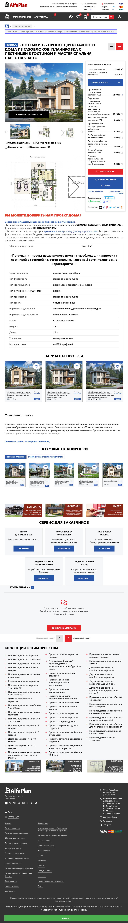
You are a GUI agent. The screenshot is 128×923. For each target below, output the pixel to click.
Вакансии (42, 876)
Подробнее (18, 382)
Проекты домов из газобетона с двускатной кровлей (105, 719)
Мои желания (10, 891)
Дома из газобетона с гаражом (20, 700)
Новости (41, 866)
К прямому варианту (27, 114)
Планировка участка (13, 863)
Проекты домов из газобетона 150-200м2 (24, 706)
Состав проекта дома (48, 142)
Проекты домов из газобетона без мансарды (105, 705)
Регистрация (13, 817)
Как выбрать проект (13, 848)
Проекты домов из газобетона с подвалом (105, 698)
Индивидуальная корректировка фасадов (18, 874)
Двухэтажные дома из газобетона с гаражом (101, 675)
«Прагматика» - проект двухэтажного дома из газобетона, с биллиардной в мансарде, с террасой (12, 482)
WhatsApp (96, 201)
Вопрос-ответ (16, 147)
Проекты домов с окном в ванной (63, 708)
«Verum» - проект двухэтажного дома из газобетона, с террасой (111, 481)
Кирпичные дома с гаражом (23, 681)
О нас (40, 856)
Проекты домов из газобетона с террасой (65, 733)
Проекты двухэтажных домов (24, 663)
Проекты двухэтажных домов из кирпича (24, 675)
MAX (107, 201)
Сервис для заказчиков (64, 522)
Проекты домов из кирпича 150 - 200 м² (23, 686)
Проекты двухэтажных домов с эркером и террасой (65, 747)
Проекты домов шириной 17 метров (23, 727)
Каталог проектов (22, 17)
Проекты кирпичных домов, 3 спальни (105, 662)
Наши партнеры (44, 840)
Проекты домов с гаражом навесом (63, 655)
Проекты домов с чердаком (64, 702)
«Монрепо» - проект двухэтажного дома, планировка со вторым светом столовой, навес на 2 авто (62, 482)
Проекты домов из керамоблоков (59, 690)
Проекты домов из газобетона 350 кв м (65, 753)
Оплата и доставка (19, 142)
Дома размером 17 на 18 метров (22, 740)
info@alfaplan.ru (109, 4)
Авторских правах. (64, 901)
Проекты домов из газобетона (24, 659)
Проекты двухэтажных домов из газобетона (24, 693)
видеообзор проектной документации (52, 221)
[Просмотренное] (71, 17)
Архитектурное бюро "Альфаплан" (14, 797)
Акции (40, 886)
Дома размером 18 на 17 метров (22, 747)
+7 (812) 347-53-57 (90, 4)
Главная (8, 823)
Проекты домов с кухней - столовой (63, 674)
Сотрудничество (45, 871)
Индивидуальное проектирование (19, 868)
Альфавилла (41, 17)
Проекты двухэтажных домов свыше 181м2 (105, 732)
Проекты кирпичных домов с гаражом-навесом (105, 655)
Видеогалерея (44, 850)
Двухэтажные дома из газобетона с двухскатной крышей (103, 691)
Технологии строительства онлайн (52, 835)
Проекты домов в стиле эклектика (102, 739)
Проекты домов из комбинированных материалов (59, 682)
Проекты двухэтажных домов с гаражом (25, 713)
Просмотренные (12, 886)
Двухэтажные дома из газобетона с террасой (101, 669)
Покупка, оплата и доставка (16, 833)
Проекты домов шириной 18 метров (23, 733)
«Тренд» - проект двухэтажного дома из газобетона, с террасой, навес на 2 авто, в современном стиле (86, 482)
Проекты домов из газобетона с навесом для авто (105, 712)
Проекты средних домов (62, 721)
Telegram (109, 198)
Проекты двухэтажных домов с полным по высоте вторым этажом (25, 755)
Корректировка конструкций (17, 858)
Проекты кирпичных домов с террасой (64, 727)
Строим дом (43, 823)
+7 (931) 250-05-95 (111, 803)
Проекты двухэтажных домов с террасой (65, 740)
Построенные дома (46, 845)
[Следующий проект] (68, 638)
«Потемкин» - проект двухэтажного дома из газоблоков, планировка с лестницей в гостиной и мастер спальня (19, 394)
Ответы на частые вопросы (16, 843)
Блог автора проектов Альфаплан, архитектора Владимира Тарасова (52, 829)
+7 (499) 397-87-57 (111, 813)
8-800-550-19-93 (89, 6)
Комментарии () (40, 147)
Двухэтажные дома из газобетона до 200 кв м (102, 682)
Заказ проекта (10, 881)
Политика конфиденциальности (51, 881)
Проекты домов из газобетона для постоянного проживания (105, 725)
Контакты (42, 861)
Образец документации (14, 838)
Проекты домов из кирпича (23, 655)
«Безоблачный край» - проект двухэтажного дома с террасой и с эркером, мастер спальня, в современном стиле (59, 394)
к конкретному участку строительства (71, 231)
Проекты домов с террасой (63, 717)
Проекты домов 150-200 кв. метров (23, 669)
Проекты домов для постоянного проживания (63, 697)
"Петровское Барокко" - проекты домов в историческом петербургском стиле (65, 665)
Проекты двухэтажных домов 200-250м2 (24, 720)
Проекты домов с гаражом (63, 713)
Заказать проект (107, 171)
